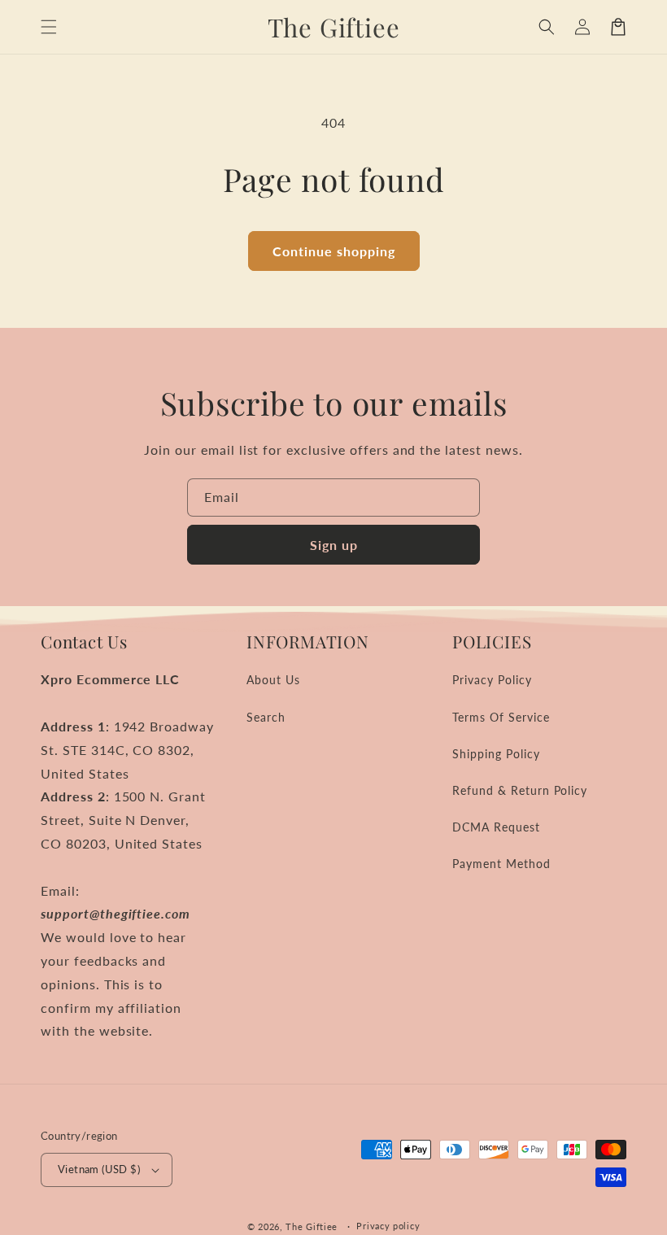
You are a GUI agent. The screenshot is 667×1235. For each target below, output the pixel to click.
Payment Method (501, 864)
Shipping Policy (495, 754)
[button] (49, 27)
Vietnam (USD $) (99, 1169)
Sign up (334, 544)
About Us (273, 680)
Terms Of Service (500, 717)
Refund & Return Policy (519, 790)
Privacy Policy (491, 680)
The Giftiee (312, 1226)
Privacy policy (388, 1225)
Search (266, 717)
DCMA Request (496, 827)
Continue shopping (333, 251)
